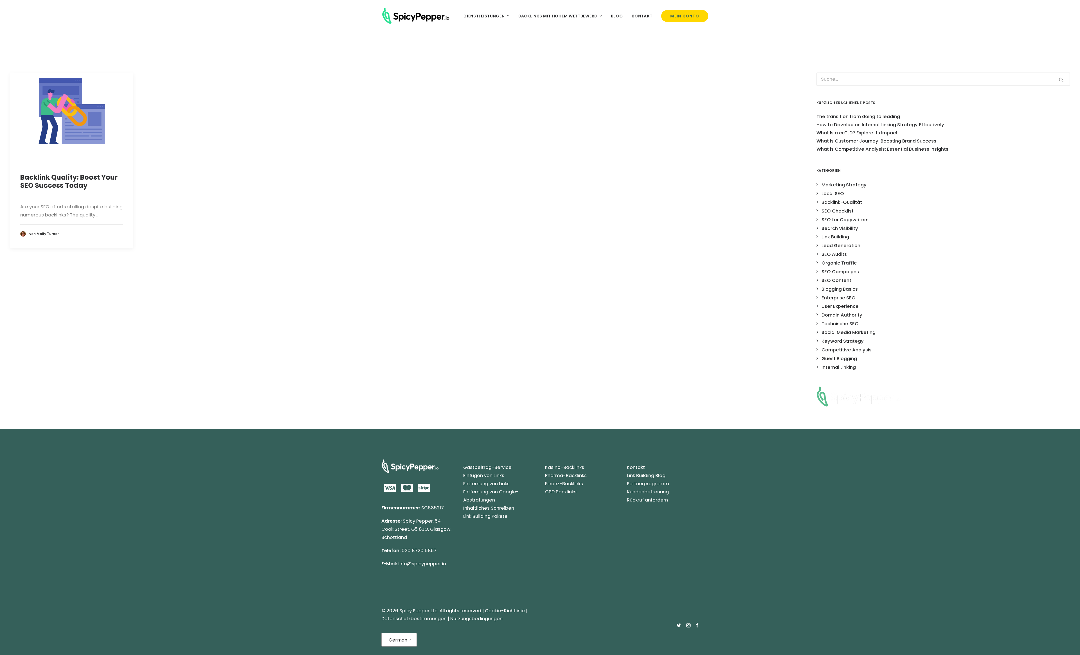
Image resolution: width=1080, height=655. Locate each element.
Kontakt (642, 16)
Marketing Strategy (844, 185)
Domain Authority (842, 315)
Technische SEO (840, 323)
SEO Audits (834, 254)
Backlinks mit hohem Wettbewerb (557, 16)
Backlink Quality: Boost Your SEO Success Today (69, 181)
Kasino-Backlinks (564, 467)
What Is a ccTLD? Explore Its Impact (857, 133)
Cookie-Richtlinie (505, 610)
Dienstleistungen (484, 16)
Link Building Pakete (485, 516)
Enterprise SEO (839, 298)
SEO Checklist (838, 211)
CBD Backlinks (561, 492)
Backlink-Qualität (842, 202)
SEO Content (836, 280)
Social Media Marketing (849, 332)
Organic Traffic (839, 263)
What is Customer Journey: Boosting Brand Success (876, 141)
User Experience (840, 306)
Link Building (835, 237)
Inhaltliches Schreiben (488, 508)
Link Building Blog (646, 475)
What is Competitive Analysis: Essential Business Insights (882, 149)
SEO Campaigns (840, 271)
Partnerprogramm (648, 483)
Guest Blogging (839, 358)
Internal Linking (839, 367)
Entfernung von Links (486, 483)
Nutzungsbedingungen (476, 618)
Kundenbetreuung (648, 492)
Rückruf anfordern (647, 500)
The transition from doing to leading (858, 116)
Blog (617, 16)
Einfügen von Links (483, 475)
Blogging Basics (840, 289)
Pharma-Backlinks (566, 475)
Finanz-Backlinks (564, 483)
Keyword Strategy (843, 341)
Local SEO (833, 193)
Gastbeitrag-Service (487, 467)
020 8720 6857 (419, 550)
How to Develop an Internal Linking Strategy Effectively (880, 124)
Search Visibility (840, 228)
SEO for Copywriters (845, 219)
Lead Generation (841, 245)
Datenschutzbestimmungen (414, 618)
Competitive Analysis (847, 350)
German (398, 640)
